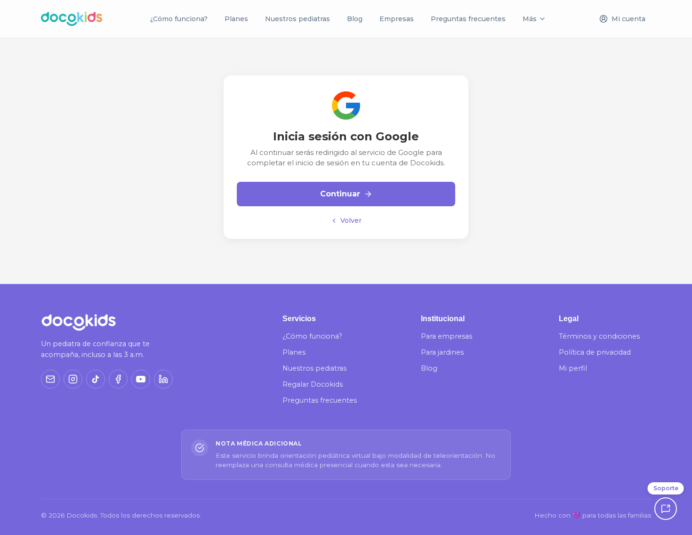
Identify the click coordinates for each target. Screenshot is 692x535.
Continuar (340, 193)
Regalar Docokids (312, 384)
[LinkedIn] (163, 379)
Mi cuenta (628, 19)
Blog (354, 19)
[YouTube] (140, 379)
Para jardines (442, 352)
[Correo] (50, 379)
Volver (351, 220)
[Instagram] (73, 379)
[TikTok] (95, 379)
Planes (236, 19)
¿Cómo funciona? (179, 19)
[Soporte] (665, 508)
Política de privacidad (595, 352)
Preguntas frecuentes (468, 19)
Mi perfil (573, 368)
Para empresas (446, 336)
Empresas (396, 19)
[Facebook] (118, 379)
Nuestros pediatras (297, 19)
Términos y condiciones (599, 336)
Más (530, 19)
